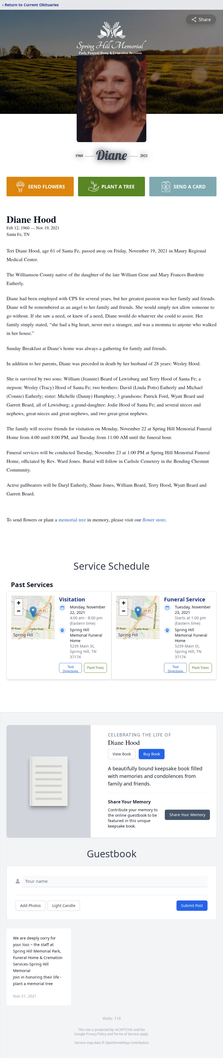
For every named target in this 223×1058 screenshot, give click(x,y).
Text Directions (70, 669)
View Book (122, 753)
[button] (33, 611)
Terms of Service (126, 1034)
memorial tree (72, 519)
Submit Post (192, 905)
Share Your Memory (187, 814)
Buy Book (151, 753)
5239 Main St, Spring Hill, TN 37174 (83, 651)
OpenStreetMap (117, 1042)
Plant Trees (95, 667)
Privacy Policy (96, 1034)
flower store (154, 519)
